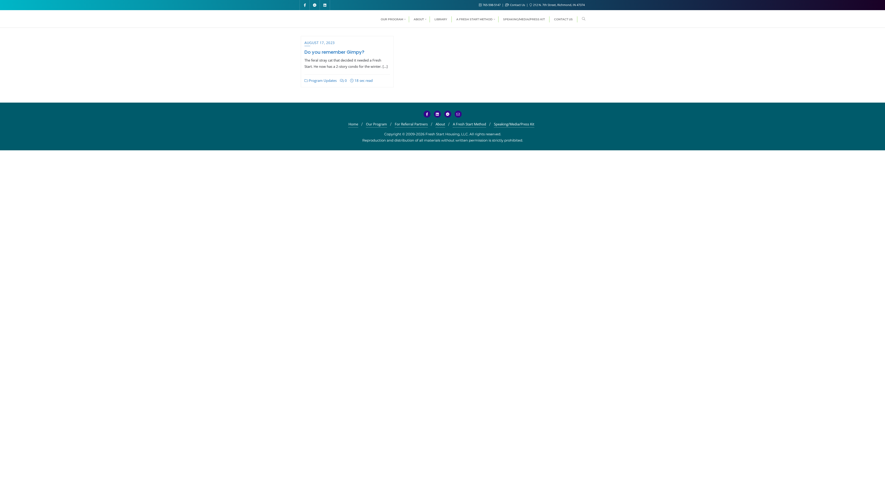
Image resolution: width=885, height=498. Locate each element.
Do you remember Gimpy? (334, 52)
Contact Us (517, 5)
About (440, 124)
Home (353, 124)
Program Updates (322, 80)
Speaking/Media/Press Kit (514, 124)
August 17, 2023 (319, 42)
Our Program (376, 124)
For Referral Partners (411, 124)
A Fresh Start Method (469, 124)
